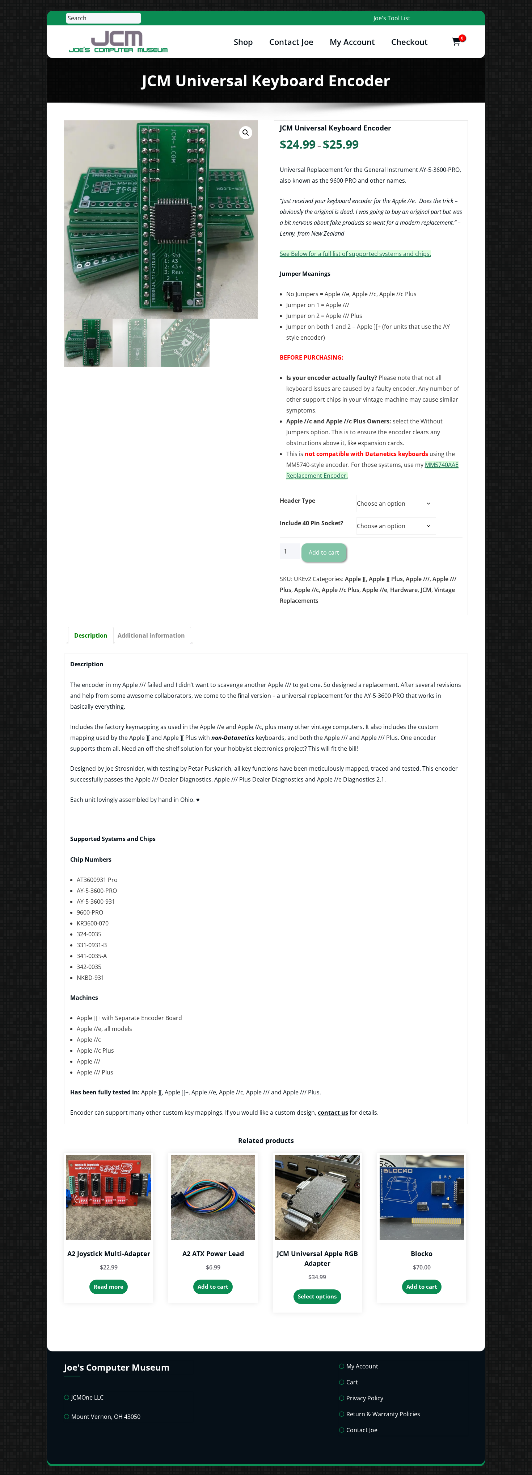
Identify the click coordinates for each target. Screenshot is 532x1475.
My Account (352, 41)
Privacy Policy (364, 1398)
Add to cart (324, 552)
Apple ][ (355, 579)
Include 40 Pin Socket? (311, 523)
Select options (317, 1296)
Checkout (409, 41)
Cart (352, 1382)
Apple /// (418, 579)
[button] (245, 132)
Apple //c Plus (340, 590)
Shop (243, 41)
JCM (426, 590)
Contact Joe (291, 41)
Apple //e (374, 590)
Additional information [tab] (151, 635)
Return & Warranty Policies (383, 1414)
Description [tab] (90, 635)
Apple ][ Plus (386, 579)
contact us (333, 1112)
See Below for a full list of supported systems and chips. (355, 254)
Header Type (297, 501)
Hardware (404, 590)
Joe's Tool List (391, 18)
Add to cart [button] (213, 1286)
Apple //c (306, 590)
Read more (108, 1286)
